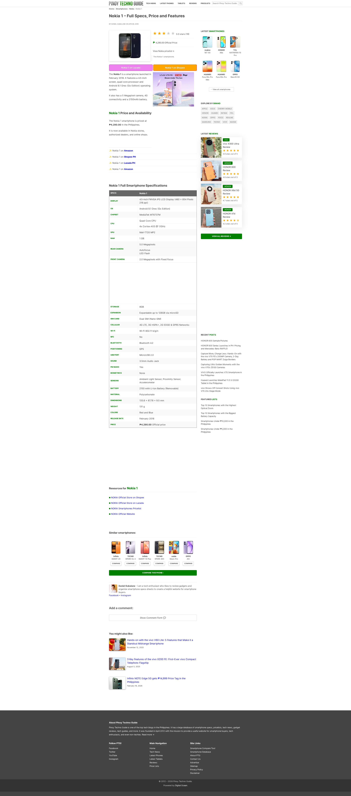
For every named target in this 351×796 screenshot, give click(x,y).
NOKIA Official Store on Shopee (127, 497)
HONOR (205, 113)
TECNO (217, 122)
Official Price (171, 42)
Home (111, 9)
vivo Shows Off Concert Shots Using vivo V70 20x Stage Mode (220, 389)
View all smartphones (220, 89)
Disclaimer (195, 773)
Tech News (151, 3)
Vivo (225, 122)
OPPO (212, 118)
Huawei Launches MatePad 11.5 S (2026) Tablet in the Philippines (220, 381)
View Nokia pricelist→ (163, 51)
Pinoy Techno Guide (127, 722)
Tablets (181, 3)
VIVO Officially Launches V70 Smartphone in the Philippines (221, 373)
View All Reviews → (221, 236)
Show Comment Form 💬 (153, 617)
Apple (204, 109)
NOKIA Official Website (123, 514)
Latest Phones (167, 3)
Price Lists (154, 766)
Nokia (131, 9)
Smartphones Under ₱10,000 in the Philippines (217, 422)
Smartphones (122, 9)
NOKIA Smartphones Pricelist (126, 508)
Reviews (193, 3)
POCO (220, 118)
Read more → (148, 734)
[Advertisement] (173, 136)
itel (231, 113)
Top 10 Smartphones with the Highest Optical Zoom (218, 406)
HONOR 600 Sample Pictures (214, 340)
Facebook (114, 595)
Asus (212, 109)
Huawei (214, 113)
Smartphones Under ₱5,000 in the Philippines (217, 430)
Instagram (126, 595)
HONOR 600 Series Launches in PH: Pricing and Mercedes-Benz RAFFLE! (221, 347)
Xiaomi (233, 122)
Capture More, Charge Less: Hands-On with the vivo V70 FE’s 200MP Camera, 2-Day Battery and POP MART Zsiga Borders (221, 356)
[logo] (126, 3)
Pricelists (205, 3)
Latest (212, 31)
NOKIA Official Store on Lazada (127, 503)
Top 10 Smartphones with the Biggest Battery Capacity (218, 414)
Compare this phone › (153, 573)
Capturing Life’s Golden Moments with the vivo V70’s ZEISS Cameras (220, 366)
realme (229, 118)
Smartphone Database (200, 752)
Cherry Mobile (225, 109)
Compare (116, 563)
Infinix (224, 113)
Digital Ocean (181, 785)
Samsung (206, 122)
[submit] (241, 3)
